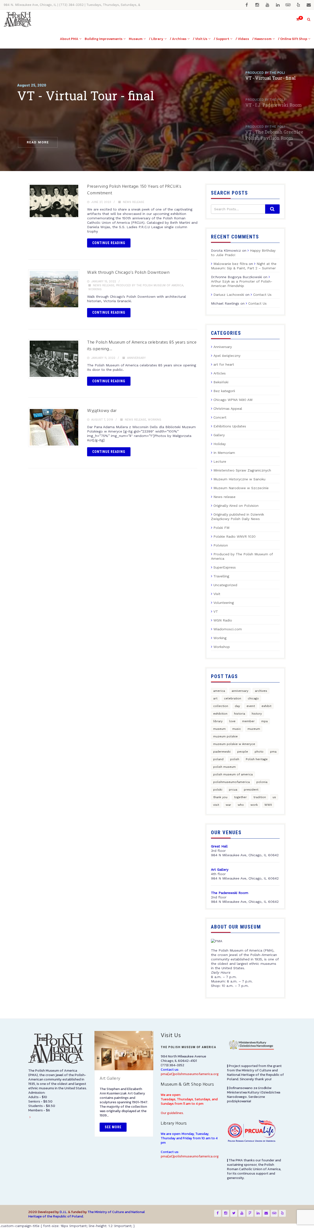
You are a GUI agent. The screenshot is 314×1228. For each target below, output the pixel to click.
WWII (268, 804)
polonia (261, 782)
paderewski (222, 751)
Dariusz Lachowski (228, 295)
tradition (259, 797)
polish (234, 759)
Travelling (221, 576)
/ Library (156, 38)
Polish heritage (257, 759)
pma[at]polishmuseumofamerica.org (190, 1074)
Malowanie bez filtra (230, 264)
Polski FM (221, 528)
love (232, 721)
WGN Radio (222, 620)
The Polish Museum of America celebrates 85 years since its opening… (141, 346)
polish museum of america (233, 774)
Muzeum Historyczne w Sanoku (239, 479)
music (236, 729)
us (274, 797)
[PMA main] (17, 19)
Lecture (219, 461)
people (242, 751)
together (240, 797)
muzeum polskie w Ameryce (234, 744)
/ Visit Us (200, 38)
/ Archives (178, 38)
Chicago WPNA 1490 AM (232, 400)
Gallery (219, 435)
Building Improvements (103, 38)
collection (220, 706)
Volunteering (223, 603)
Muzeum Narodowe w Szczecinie (241, 488)
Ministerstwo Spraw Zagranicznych (242, 470)
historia (239, 713)
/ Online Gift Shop (292, 38)
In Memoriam (224, 453)
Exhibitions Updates (229, 426)
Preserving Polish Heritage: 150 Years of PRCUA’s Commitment (134, 190)
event (251, 706)
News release (133, 202)
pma (273, 751)
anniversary (240, 691)
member (248, 721)
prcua (233, 789)
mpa (264, 721)
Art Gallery (110, 1078)
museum (219, 729)
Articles (219, 373)
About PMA (69, 38)
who (241, 804)
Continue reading (108, 243)
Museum (136, 38)
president (251, 789)
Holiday (219, 444)
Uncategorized (225, 585)
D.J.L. (63, 1212)
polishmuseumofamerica (231, 782)
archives (261, 691)
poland (218, 759)
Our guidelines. (172, 1113)
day (237, 706)
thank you (220, 797)
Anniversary (136, 358)
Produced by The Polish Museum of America (149, 285)
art (215, 698)
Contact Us (262, 295)
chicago (253, 698)
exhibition (220, 713)
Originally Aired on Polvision (236, 506)
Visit (216, 594)
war (228, 804)
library (217, 721)
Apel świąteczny (226, 356)
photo (259, 751)
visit (216, 804)
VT (215, 611)
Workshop (221, 647)
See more (113, 1127)
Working (95, 289)
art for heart (223, 364)
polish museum (224, 767)
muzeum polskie (225, 736)
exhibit (266, 706)
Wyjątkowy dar (102, 410)
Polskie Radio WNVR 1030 (234, 536)
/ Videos (242, 38)
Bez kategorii (224, 391)
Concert (219, 417)
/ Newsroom (262, 38)
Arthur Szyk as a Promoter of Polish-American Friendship (241, 283)
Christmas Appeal (227, 408)
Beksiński (220, 382)
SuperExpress (224, 567)
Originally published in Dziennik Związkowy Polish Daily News (237, 516)
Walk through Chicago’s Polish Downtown (128, 272)
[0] (295, 19)
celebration (232, 698)
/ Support (221, 38)
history (257, 713)
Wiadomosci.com (227, 629)
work (254, 804)
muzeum (254, 729)
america (219, 691)
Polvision (220, 545)
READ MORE (38, 142)
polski (217, 789)
